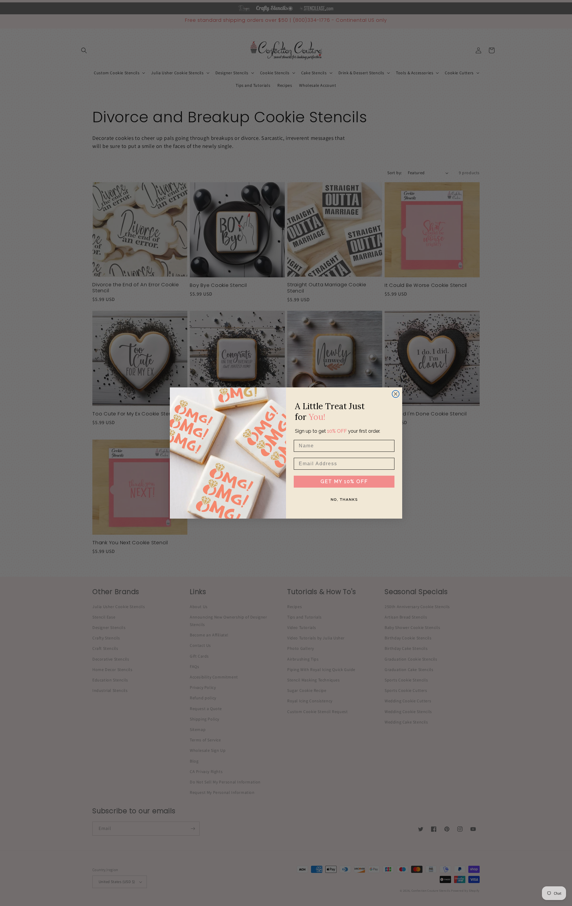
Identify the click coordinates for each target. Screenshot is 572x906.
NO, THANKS (344, 499)
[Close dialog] (395, 394)
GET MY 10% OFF (344, 481)
